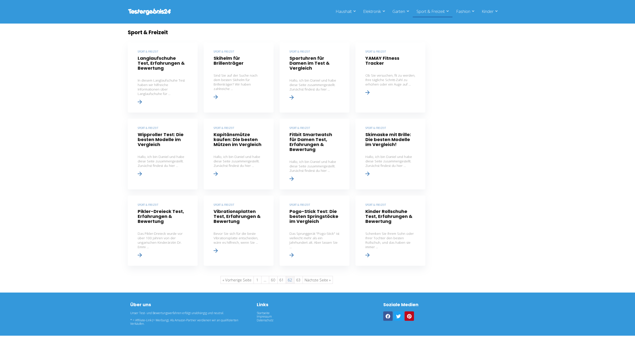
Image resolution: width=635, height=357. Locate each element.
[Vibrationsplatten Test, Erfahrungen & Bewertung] (239, 231)
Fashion (463, 11)
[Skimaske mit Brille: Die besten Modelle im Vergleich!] (390, 154)
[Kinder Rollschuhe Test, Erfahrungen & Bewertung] (390, 231)
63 (298, 279)
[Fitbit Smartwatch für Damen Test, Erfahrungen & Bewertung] (314, 154)
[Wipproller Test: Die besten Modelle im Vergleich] (163, 154)
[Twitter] (398, 316)
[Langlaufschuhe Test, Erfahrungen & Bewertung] (163, 77)
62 (290, 279)
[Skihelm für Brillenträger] (239, 77)
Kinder (488, 11)
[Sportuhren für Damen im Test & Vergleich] (314, 77)
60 (273, 279)
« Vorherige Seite (237, 279)
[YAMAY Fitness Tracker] (390, 77)
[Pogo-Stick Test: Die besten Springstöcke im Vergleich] (314, 231)
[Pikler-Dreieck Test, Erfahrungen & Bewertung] (163, 231)
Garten (398, 11)
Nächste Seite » (318, 279)
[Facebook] (388, 316)
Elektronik (372, 11)
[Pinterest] (409, 316)
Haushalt (344, 11)
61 (281, 279)
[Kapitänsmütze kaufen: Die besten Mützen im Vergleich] (239, 154)
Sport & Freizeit (430, 11)
